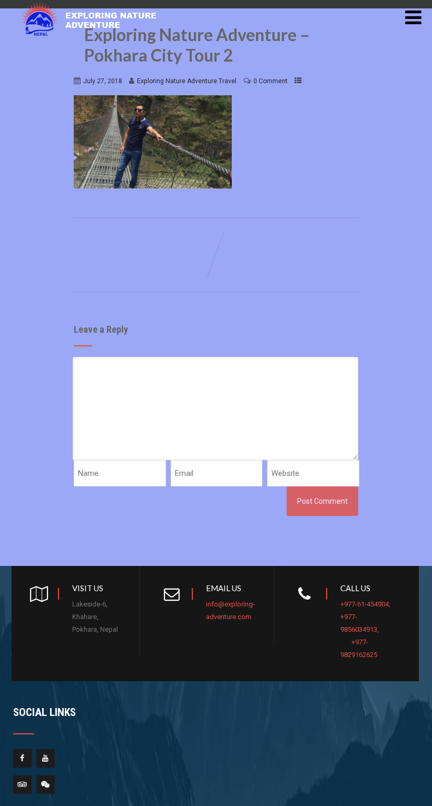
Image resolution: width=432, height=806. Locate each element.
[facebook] (22, 758)
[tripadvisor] (22, 784)
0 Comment (270, 81)
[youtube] (45, 758)
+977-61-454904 (364, 604)
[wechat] (45, 784)
